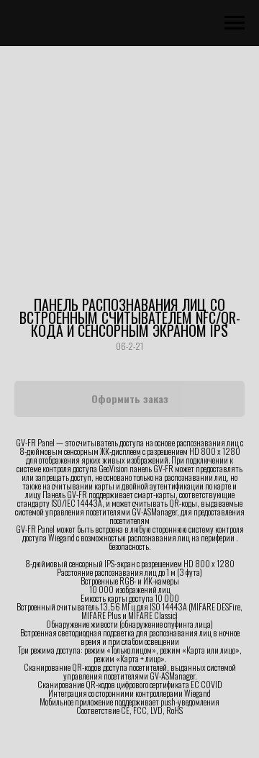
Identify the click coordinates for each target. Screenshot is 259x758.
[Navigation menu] (234, 23)
